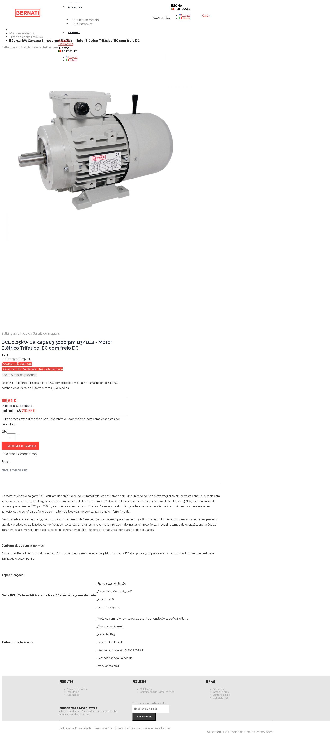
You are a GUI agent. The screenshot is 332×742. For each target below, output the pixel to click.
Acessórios (73, 694)
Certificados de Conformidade (157, 691)
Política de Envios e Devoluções (148, 728)
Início (10, 29)
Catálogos (146, 689)
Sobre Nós (219, 689)
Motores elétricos (21, 33)
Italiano (73, 60)
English (73, 57)
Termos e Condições (108, 728)
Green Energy (221, 691)
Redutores (73, 691)
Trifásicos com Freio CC (26, 37)
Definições (65, 44)
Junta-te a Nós (221, 694)
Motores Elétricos (77, 689)
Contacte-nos (220, 697)
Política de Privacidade (75, 728)
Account (64, 40)
